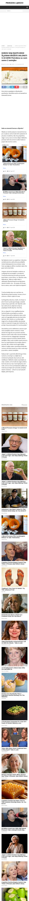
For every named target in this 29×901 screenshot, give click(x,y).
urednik (12, 64)
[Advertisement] (14, 29)
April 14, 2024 (6, 64)
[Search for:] (14, 11)
